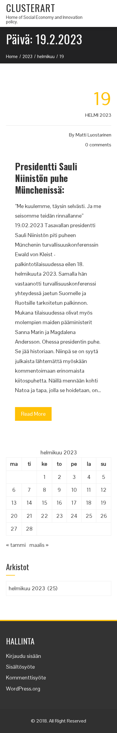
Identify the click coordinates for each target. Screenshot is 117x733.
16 (59, 502)
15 (44, 502)
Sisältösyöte (20, 666)
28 (29, 528)
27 (13, 528)
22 (44, 515)
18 (89, 502)
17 (74, 502)
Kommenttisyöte (26, 677)
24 (73, 515)
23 (59, 515)
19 (103, 502)
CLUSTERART (30, 8)
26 (103, 515)
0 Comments (98, 145)
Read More (33, 413)
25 (89, 515)
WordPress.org (23, 688)
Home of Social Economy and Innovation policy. (44, 19)
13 (13, 502)
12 (103, 489)
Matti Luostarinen (93, 135)
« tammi (16, 544)
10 (74, 489)
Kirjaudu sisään (23, 655)
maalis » (39, 544)
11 (89, 489)
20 (13, 515)
